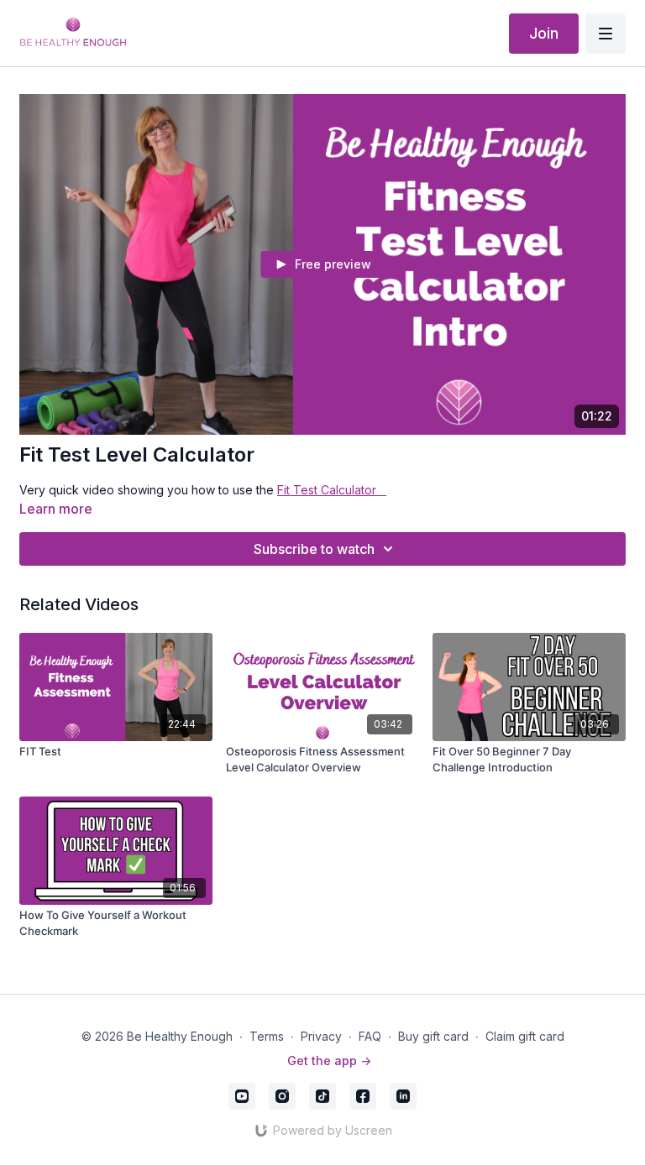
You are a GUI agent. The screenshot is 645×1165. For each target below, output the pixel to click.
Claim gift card (524, 1036)
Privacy (321, 1036)
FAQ (370, 1036)
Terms (266, 1036)
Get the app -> (329, 1060)
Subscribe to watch (314, 549)
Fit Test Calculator (331, 490)
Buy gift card (433, 1036)
